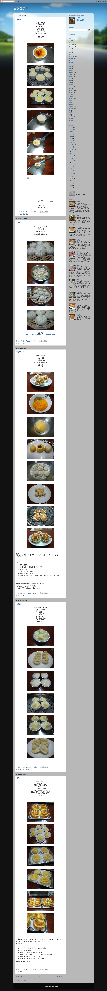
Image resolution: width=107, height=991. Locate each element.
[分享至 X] (44, 212)
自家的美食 (71, 56)
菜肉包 (18, 223)
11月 (73, 147)
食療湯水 (71, 72)
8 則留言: (34, 341)
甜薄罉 (77, 265)
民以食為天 (20, 8)
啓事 (70, 78)
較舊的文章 (61, 977)
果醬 (70, 66)
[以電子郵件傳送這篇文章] (41, 212)
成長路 (70, 50)
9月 (73, 151)
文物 (70, 48)
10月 (73, 149)
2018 (71, 138)
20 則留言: (35, 211)
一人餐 (70, 40)
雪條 (70, 84)
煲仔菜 (70, 100)
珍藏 (70, 68)
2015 (71, 183)
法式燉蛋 (19, 19)
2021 (71, 131)
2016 (71, 143)
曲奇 (70, 54)
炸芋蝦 (77, 303)
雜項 (70, 115)
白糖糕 (77, 279)
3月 (73, 176)
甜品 (27, 214)
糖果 (70, 111)
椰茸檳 (40, 795)
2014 (71, 185)
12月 (73, 144)
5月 (73, 160)
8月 (73, 153)
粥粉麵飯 (71, 90)
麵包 (21, 971)
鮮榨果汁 (71, 113)
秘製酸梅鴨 (78, 215)
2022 (71, 129)
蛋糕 (70, 82)
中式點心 (22, 343)
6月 (73, 158)
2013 (71, 187)
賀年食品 (71, 92)
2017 (71, 140)
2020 (71, 134)
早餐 (70, 52)
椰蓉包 (18, 778)
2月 (73, 178)
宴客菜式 (71, 74)
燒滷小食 (71, 108)
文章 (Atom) (23, 980)
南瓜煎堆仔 (20, 352)
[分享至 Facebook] (46, 212)
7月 (73, 155)
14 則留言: (35, 767)
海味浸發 (71, 76)
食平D (70, 70)
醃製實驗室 (71, 106)
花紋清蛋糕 (78, 292)
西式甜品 (22, 214)
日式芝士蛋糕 (78, 227)
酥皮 (70, 94)
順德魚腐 (77, 201)
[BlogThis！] (43, 212)
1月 (73, 180)
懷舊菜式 (71, 117)
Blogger (60, 986)
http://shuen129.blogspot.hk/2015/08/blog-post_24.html (40, 334)
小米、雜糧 (71, 44)
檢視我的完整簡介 (80, 20)
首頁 (40, 977)
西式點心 (71, 60)
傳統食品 (28, 769)
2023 (71, 127)
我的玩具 (71, 64)
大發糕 (18, 604)
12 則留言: (35, 593)
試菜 (70, 104)
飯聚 (70, 96)
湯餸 (70, 88)
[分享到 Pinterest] (47, 212)
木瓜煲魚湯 (78, 315)
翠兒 (79, 17)
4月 (73, 162)
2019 (71, 136)
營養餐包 (77, 240)
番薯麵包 (77, 251)
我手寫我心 (71, 62)
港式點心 (71, 86)
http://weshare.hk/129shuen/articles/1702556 (40, 202)
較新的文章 (20, 977)
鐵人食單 (71, 120)
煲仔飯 (70, 102)
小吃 (70, 42)
